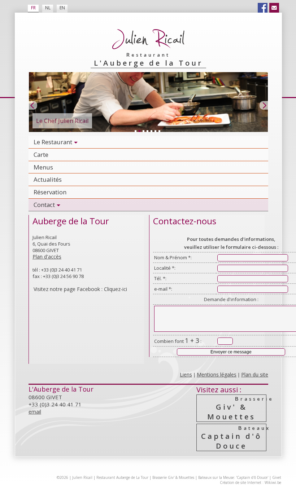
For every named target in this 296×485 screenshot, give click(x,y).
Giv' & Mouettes (236, 408)
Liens (186, 374)
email (35, 411)
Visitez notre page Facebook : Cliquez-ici (80, 289)
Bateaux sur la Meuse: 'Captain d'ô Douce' (233, 477)
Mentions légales (216, 374)
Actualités (48, 179)
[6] (155, 131)
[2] (139, 131)
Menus (43, 167)
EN (62, 8)
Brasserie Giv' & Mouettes (173, 477)
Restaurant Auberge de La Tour (122, 477)
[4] (147, 131)
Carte (41, 154)
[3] (143, 131)
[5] (151, 131)
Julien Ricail (82, 477)
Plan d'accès (46, 256)
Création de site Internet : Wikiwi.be (250, 482)
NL (48, 8)
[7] (159, 131)
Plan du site (254, 374)
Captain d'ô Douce (233, 437)
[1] (135, 131)
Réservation (50, 192)
